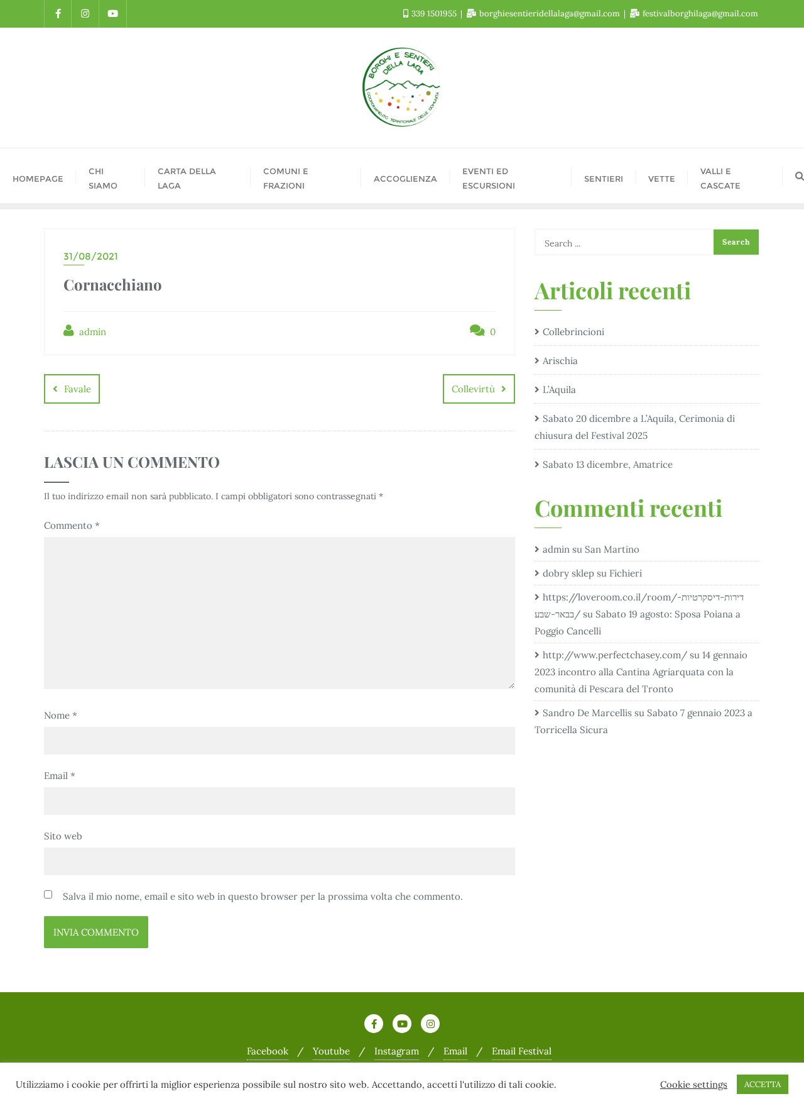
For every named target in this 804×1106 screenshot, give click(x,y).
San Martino (612, 549)
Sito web (63, 836)
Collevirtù (473, 389)
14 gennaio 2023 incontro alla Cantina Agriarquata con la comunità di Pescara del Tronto (641, 672)
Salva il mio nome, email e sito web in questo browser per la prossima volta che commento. (263, 896)
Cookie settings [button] (693, 1084)
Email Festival (521, 1051)
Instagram (396, 1051)
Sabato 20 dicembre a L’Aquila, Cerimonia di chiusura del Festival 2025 (635, 426)
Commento (72, 525)
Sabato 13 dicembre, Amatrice (608, 464)
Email (59, 776)
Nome (60, 715)
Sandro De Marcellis (587, 713)
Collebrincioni (573, 332)
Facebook (267, 1051)
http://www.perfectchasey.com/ (615, 655)
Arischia (560, 361)
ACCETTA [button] (762, 1084)
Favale (77, 389)
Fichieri (625, 573)
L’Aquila (559, 389)
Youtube (331, 1051)
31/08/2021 (90, 256)
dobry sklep (568, 573)
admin (91, 332)
